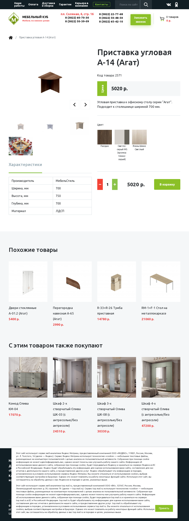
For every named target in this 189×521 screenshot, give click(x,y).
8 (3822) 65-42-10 (111, 21)
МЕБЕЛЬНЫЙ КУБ (35, 18)
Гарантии (65, 4)
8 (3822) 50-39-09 (77, 21)
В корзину (167, 184)
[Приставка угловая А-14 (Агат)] (50, 79)
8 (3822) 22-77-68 (111, 14)
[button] (74, 104)
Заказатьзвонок (140, 19)
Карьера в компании (81, 4)
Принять (164, 508)
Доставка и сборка (48, 4)
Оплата (33, 4)
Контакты (101, 4)
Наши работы (19, 4)
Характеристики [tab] (25, 164)
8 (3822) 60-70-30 (77, 17)
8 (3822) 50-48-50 (111, 17)
